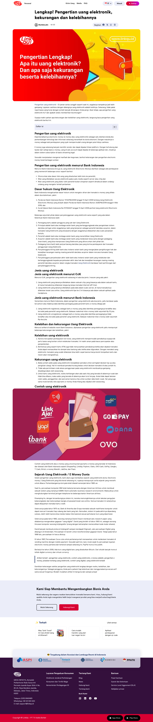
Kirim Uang (70, 3)
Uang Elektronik (84, 263)
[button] (103, 25)
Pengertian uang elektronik (45, 105)
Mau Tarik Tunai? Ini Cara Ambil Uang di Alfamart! (46, 632)
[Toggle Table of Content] (113, 127)
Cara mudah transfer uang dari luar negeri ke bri (79, 632)
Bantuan (115, 694)
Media (79, 3)
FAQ (85, 3)
